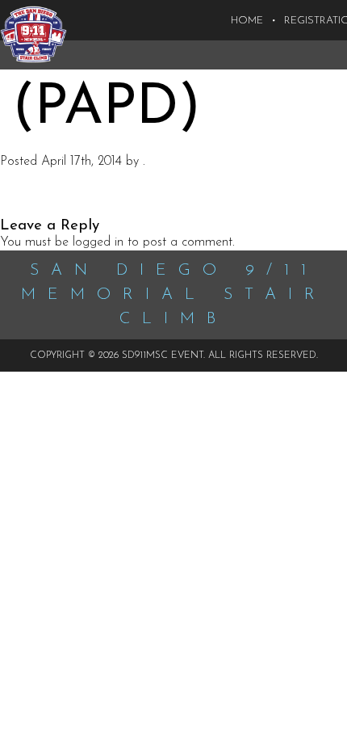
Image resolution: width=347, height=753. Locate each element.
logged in (98, 242)
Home (247, 20)
